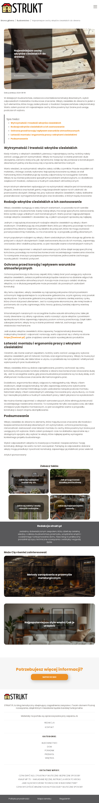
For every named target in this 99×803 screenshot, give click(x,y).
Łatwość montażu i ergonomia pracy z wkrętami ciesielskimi (44, 134)
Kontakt (49, 727)
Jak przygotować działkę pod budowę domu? (70, 481)
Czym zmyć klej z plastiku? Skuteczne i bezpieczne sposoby (49, 775)
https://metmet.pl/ (14, 337)
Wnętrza (49, 758)
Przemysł (49, 754)
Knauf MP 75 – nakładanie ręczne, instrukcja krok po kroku (49, 779)
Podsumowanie (19, 138)
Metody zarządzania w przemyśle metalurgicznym (49, 576)
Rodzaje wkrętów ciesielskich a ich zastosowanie (37, 126)
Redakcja (49, 722)
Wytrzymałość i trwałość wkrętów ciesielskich (36, 122)
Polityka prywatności (19, 798)
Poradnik (49, 750)
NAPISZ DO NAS (49, 677)
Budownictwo (23, 20)
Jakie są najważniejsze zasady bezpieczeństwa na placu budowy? (69, 507)
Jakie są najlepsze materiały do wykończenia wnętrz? (28, 481)
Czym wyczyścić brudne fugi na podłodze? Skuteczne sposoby (49, 786)
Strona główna (8, 20)
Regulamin (65, 798)
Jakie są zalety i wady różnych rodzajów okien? (29, 507)
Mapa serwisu (44, 798)
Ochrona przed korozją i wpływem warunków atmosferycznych (45, 130)
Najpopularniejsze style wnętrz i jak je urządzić (49, 624)
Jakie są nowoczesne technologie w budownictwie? (49, 783)
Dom (49, 746)
